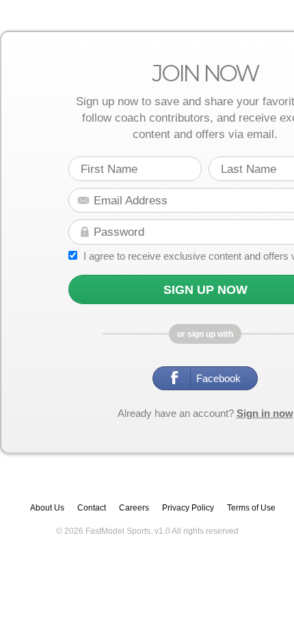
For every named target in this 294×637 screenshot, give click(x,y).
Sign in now (265, 403)
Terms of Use (251, 498)
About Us (47, 498)
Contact (91, 498)
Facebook (213, 373)
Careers (134, 498)
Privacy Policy (188, 498)
